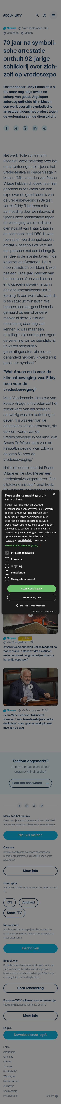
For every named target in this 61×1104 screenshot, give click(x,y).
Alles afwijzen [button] (32, 597)
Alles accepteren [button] (32, 588)
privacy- (9, 540)
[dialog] (30, 552)
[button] (30, 545)
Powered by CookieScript (43, 611)
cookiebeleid (25, 540)
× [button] (54, 494)
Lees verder (40, 540)
